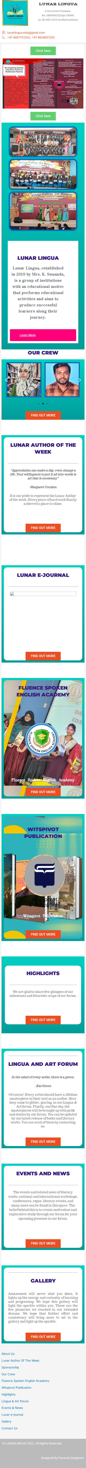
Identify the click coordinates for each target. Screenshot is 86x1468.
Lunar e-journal (12, 1414)
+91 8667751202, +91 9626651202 (31, 37)
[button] (6, 379)
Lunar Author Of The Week (20, 1360)
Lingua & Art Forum (15, 1401)
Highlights (8, 1394)
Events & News (12, 1408)
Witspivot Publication (16, 1387)
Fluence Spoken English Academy (25, 1381)
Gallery (6, 1421)
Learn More (28, 335)
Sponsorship (10, 1367)
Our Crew (8, 1374)
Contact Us (10, 1428)
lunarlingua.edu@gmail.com (26, 32)
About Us (8, 1353)
